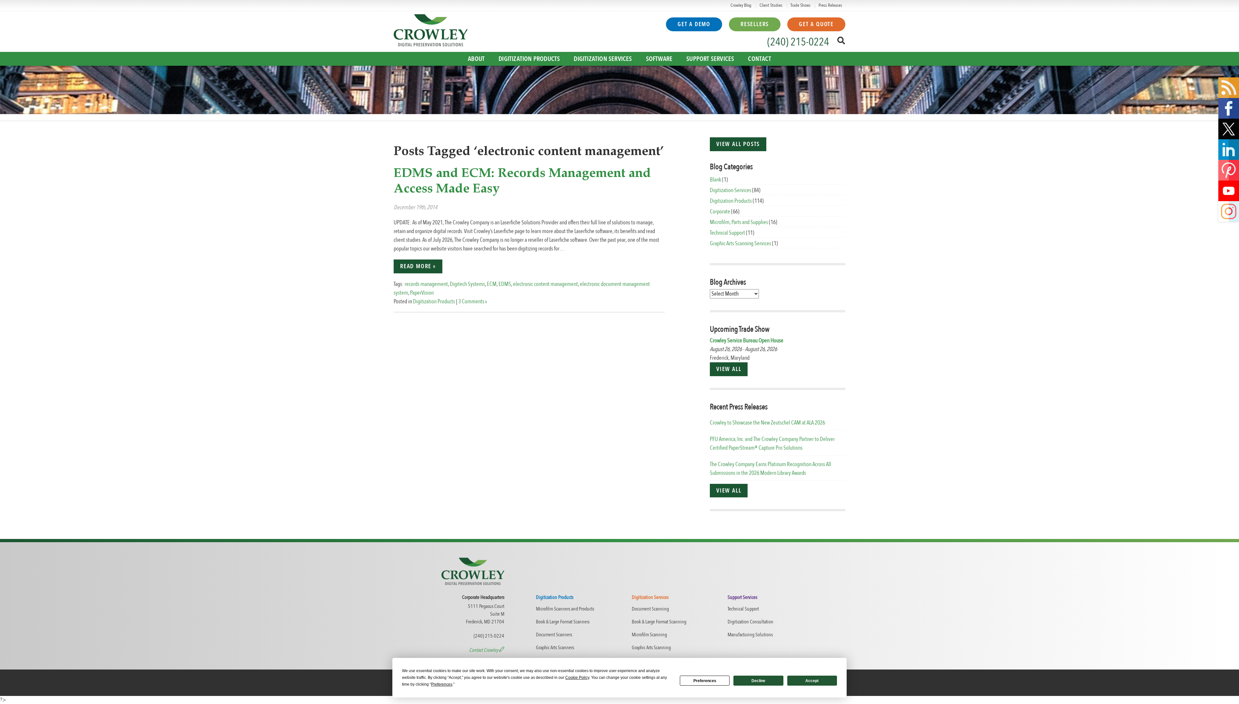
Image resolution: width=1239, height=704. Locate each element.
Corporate (720, 212)
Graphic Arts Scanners (555, 647)
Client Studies (771, 5)
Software (659, 58)
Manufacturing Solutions (750, 634)
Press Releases (830, 5)
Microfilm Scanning (649, 634)
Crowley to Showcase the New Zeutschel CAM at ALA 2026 (767, 423)
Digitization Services (603, 58)
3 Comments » (472, 302)
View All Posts (738, 144)
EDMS (505, 284)
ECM (492, 284)
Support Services (710, 58)
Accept (812, 681)
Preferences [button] (441, 684)
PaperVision (422, 293)
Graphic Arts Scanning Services (740, 244)
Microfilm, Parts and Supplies (739, 222)
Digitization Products (529, 58)
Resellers (754, 24)
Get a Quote (816, 24)
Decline (758, 681)
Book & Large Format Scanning (659, 621)
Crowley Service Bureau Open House (746, 341)
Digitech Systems (467, 284)
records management (426, 284)
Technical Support (727, 233)
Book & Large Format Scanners (562, 621)
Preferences (704, 681)
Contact (759, 58)
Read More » (418, 266)
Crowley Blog (740, 5)
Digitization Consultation (750, 621)
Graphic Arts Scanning (651, 647)
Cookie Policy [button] (577, 677)
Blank (715, 180)
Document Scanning (650, 608)
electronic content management (545, 284)
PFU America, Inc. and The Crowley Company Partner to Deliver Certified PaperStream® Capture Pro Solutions (772, 443)
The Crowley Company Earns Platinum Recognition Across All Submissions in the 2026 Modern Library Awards (770, 468)
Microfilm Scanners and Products (565, 608)
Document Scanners (554, 634)
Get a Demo (694, 24)
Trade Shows (801, 5)
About (476, 58)
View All (728, 369)
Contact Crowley (484, 650)
